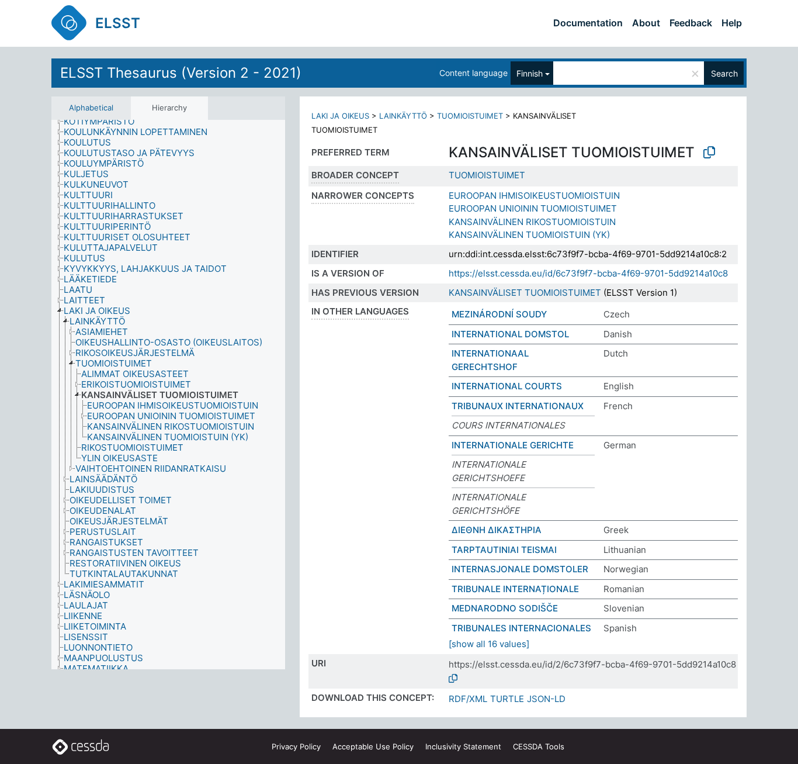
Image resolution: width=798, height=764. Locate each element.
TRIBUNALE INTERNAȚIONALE (515, 588)
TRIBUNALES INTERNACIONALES (521, 628)
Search (724, 73)
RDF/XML (468, 698)
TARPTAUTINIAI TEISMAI (504, 549)
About (646, 23)
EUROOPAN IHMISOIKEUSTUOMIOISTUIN (534, 195)
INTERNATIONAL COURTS (507, 386)
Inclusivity (463, 746)
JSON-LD (546, 698)
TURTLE (507, 698)
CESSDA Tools (538, 746)
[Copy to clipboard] (709, 152)
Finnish (529, 73)
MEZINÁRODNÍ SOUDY (499, 314)
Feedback (690, 23)
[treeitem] (104, 121)
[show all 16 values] (489, 643)
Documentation (588, 23)
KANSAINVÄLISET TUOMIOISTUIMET (525, 292)
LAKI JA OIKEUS (340, 115)
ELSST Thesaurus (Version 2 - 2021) (180, 72)
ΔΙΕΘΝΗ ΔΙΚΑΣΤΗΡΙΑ (497, 529)
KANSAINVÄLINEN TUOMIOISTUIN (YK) (529, 234)
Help (731, 23)
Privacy (296, 746)
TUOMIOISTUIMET (470, 115)
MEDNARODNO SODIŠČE (505, 608)
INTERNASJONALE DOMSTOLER (520, 569)
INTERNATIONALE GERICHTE (513, 445)
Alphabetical (91, 107)
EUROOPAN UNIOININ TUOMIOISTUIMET (533, 208)
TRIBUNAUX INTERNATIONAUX (518, 406)
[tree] (168, 395)
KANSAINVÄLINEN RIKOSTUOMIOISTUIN (532, 221)
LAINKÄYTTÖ (403, 115)
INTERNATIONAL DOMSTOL (510, 334)
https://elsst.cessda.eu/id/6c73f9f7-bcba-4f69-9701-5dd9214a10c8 (588, 273)
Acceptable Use (373, 746)
